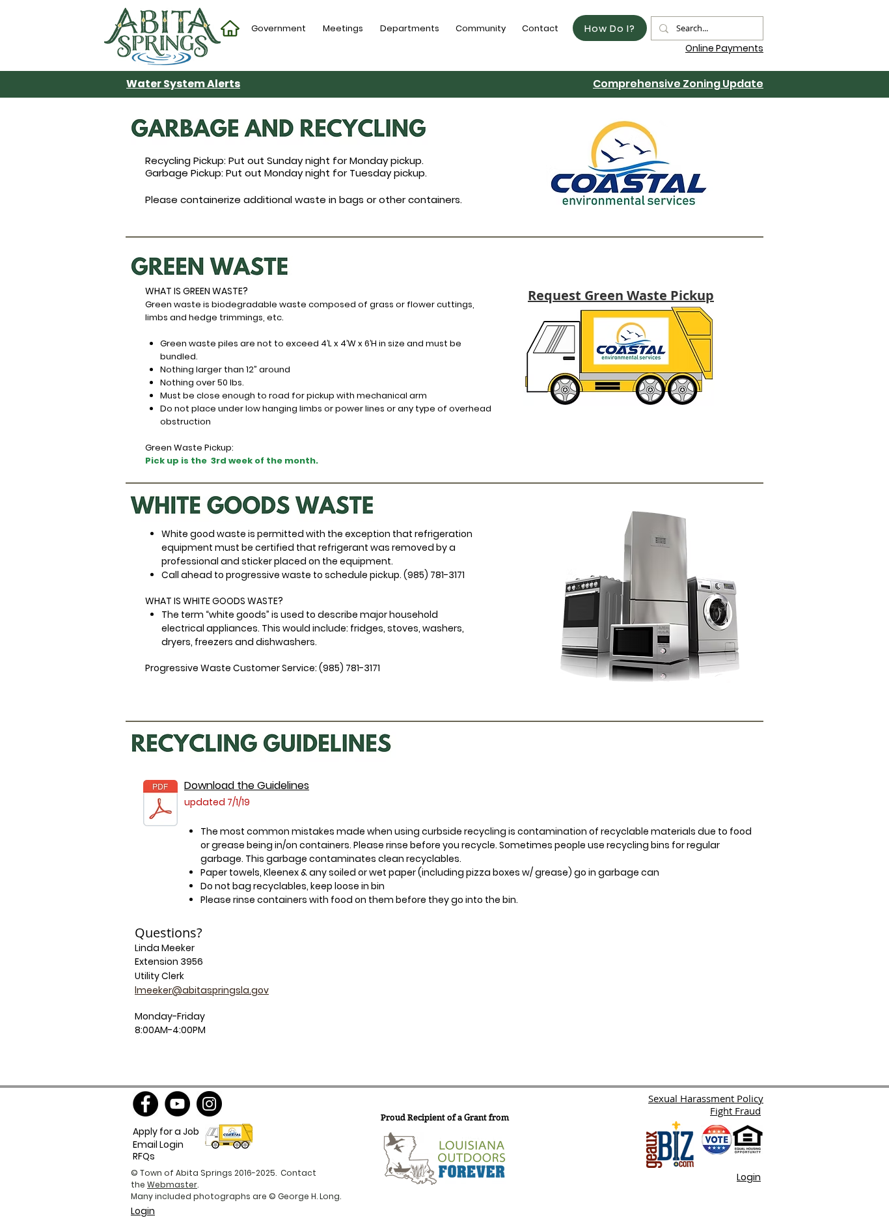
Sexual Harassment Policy (705, 1098)
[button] (279, 28)
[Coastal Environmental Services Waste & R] (160, 804)
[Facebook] (145, 1103)
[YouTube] (177, 1103)
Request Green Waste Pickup (621, 295)
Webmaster (172, 1184)
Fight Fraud (735, 1110)
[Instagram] (209, 1103)
